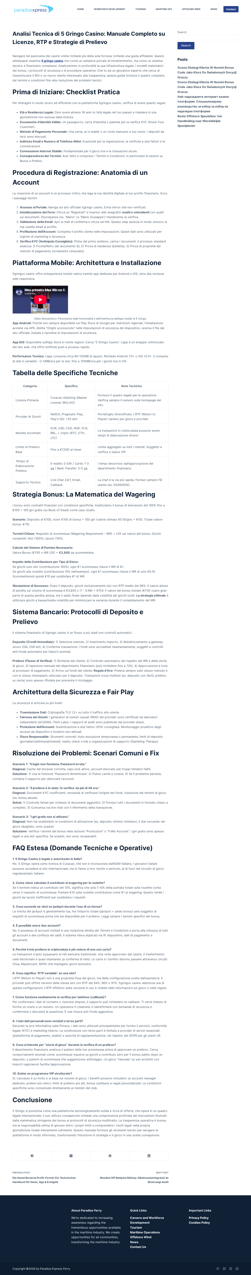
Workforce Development (109, 9)
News (214, 9)
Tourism (140, 9)
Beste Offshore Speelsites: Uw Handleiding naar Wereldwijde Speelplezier (200, 121)
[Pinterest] (110, 1156)
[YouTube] (237, 1268)
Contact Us (138, 1247)
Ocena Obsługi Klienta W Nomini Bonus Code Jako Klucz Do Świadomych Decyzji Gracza (207, 72)
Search (182, 32)
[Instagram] (230, 1268)
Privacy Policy (199, 1218)
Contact (231, 9)
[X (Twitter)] (71, 1156)
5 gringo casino (52, 61)
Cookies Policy (199, 1222)
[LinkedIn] (149, 1156)
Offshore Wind (191, 9)
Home (80, 9)
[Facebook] (32, 1156)
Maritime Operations (145, 1232)
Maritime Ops (164, 9)
